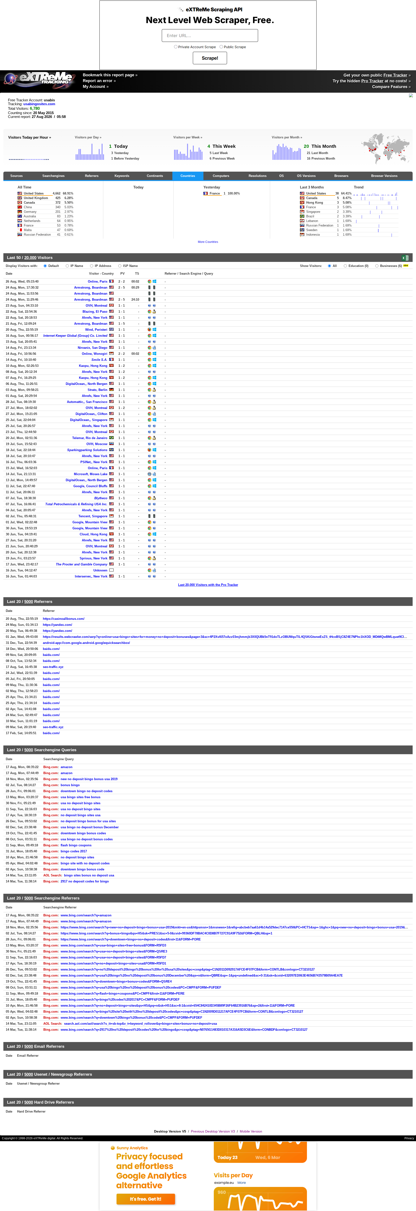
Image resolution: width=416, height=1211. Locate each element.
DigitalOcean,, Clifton (91, 414)
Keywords (122, 176)
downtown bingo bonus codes (83, 833)
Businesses (390, 266)
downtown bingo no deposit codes (86, 791)
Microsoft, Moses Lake (90, 474)
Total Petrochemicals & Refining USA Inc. (76, 504)
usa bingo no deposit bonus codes (87, 839)
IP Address (102, 266)
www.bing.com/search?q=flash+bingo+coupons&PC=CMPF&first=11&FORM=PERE (123, 993)
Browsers (341, 176)
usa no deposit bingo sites (80, 803)
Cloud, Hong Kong (93, 534)
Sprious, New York (93, 558)
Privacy (409, 1138)
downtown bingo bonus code (82, 869)
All (334, 266)
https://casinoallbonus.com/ (63, 619)
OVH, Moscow (96, 444)
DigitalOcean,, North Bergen (86, 384)
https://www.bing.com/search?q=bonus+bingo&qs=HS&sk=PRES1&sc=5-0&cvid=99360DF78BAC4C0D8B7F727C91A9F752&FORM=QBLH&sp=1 (166, 933)
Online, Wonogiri (94, 354)
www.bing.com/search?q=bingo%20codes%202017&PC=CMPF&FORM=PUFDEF (120, 999)
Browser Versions (384, 176)
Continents (155, 176)
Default (53, 266)
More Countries (208, 242)
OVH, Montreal (96, 305)
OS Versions (306, 176)
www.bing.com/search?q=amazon (86, 915)
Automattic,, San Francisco (87, 402)
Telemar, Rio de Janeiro (89, 438)
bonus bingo (70, 785)
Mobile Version (251, 1131)
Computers (221, 176)
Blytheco (100, 498)
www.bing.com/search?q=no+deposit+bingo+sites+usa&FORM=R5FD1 (113, 963)
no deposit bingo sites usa (80, 815)
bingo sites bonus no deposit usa (89, 875)
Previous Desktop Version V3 (213, 1131)
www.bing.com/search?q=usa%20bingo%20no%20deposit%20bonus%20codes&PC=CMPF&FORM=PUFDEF (141, 987)
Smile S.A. (99, 360)
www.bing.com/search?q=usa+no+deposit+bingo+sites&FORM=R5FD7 (113, 957)
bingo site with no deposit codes (85, 863)
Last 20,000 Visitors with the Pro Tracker (208, 585)
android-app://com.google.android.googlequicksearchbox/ (86, 643)
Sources (16, 176)
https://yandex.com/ (57, 625)
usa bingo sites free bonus (80, 797)
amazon (66, 767)
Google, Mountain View (89, 522)
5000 (28, 601)
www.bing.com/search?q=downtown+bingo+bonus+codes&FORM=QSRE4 (116, 981)
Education (358, 266)
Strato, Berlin (97, 390)
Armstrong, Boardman (90, 287)
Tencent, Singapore (92, 516)
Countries (188, 176)
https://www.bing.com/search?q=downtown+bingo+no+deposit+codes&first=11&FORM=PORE (131, 939)
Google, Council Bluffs (90, 486)
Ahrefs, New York (94, 317)
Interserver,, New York (91, 576)
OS (281, 176)
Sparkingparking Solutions (87, 450)
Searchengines (53, 176)
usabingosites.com (39, 104)
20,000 (30, 257)
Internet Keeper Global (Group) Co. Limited (75, 335)
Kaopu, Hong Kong (93, 366)
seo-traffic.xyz (53, 667)
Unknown (100, 570)
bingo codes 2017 (74, 851)
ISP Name (130, 266)
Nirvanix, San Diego (92, 348)
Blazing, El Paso (95, 311)
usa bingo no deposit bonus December (90, 827)
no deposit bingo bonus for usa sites (88, 821)
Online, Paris (97, 281)
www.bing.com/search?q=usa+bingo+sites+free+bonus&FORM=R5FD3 (113, 945)
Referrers (91, 176)
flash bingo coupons (76, 845)
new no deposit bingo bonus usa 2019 (89, 779)
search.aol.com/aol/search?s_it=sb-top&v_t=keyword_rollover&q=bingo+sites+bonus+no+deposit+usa (140, 1023)
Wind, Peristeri (96, 329)
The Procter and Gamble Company (81, 564)
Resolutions (257, 176)
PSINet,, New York (93, 462)
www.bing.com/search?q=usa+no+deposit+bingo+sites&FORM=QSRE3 (114, 951)
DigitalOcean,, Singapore (88, 420)
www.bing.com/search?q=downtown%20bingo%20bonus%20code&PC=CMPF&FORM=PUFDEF (131, 1017)
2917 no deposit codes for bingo (85, 881)
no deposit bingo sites (77, 857)
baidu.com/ (51, 649)
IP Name (76, 266)
